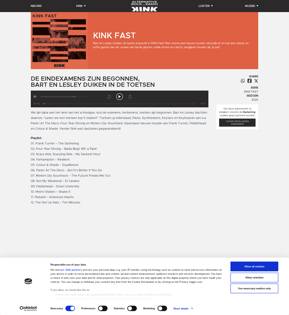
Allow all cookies (254, 266)
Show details (180, 308)
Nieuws (36, 6)
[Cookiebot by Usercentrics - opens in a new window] (28, 308)
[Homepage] (144, 6)
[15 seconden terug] (109, 97)
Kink (79, 6)
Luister (204, 6)
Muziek (250, 6)
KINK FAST (251, 91)
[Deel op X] (256, 81)
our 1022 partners (71, 269)
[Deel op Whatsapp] (243, 80)
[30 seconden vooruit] (130, 97)
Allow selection (254, 277)
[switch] (103, 308)
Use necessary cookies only (254, 288)
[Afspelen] (119, 96)
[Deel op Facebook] (250, 80)
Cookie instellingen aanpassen (237, 122)
